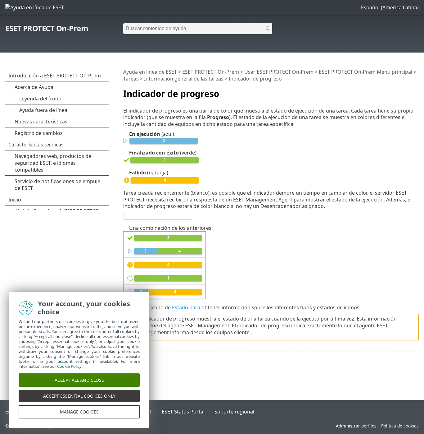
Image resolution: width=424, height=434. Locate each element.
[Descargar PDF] (406, 91)
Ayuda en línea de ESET (150, 71)
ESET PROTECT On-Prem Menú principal (365, 71)
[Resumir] (415, 91)
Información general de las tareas (183, 78)
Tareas (131, 78)
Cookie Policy (69, 366)
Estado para (186, 307)
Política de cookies (400, 426)
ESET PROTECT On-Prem (46, 28)
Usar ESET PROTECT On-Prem (278, 71)
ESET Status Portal (183, 411)
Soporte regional (234, 411)
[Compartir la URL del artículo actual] (396, 91)
